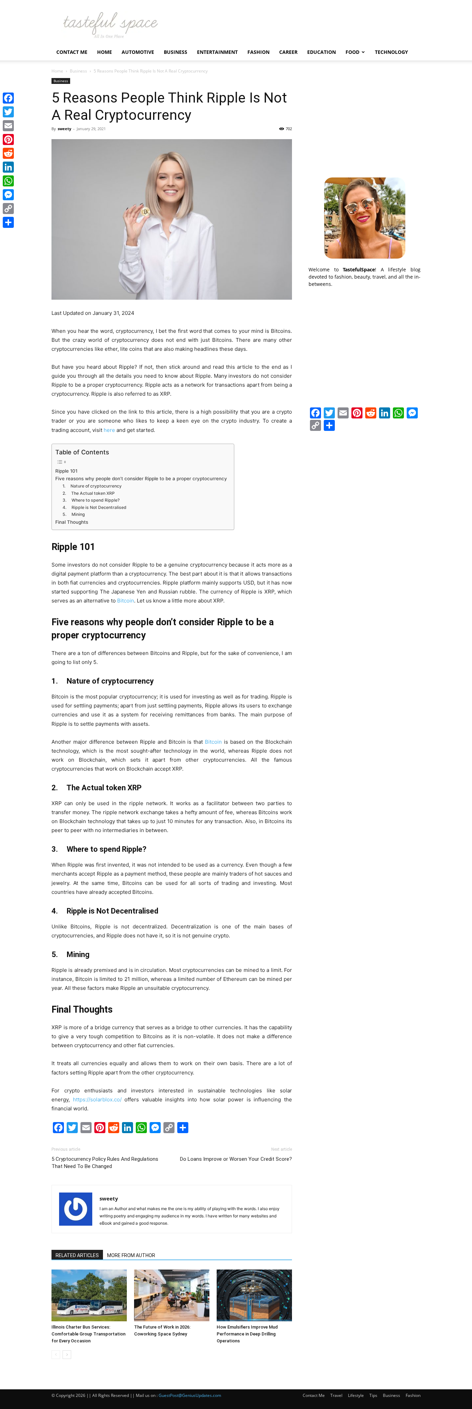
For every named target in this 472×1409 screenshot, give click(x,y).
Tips (373, 1395)
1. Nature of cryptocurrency (92, 486)
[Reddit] (8, 153)
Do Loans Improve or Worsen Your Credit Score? (236, 1159)
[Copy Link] (8, 208)
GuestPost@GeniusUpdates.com (190, 1395)
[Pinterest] (8, 139)
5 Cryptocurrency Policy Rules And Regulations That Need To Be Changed (104, 1162)
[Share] (8, 222)
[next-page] (67, 1354)
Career (288, 52)
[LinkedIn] (8, 167)
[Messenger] (8, 195)
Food (352, 52)
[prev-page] (55, 1354)
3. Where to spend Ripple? (91, 500)
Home (104, 52)
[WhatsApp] (8, 181)
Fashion (258, 52)
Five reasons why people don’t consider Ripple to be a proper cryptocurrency (141, 478)
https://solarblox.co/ (97, 1099)
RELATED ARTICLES (77, 1255)
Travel (336, 1395)
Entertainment (217, 52)
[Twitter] (8, 112)
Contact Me (71, 52)
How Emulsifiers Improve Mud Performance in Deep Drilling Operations (247, 1333)
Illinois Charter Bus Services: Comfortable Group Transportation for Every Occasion (88, 1333)
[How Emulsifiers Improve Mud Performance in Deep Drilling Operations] (254, 1295)
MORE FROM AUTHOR (131, 1255)
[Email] (8, 126)
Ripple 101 (66, 471)
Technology (391, 52)
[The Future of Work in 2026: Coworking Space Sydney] (171, 1295)
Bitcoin (125, 600)
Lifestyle (356, 1395)
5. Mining (74, 514)
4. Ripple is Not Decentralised (94, 507)
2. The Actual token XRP (89, 493)
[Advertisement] (365, 121)
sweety (64, 128)
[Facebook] (8, 98)
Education (321, 52)
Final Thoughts (71, 522)
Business (175, 52)
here (109, 430)
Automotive (138, 52)
